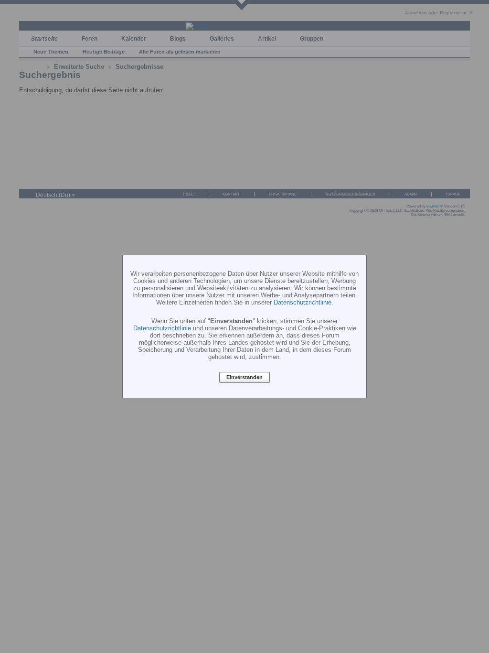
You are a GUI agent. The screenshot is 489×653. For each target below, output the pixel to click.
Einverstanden (244, 378)
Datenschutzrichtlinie (302, 302)
